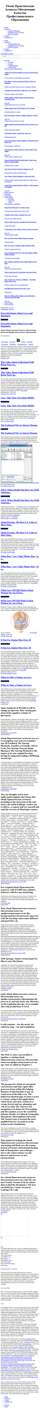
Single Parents (8, 303)
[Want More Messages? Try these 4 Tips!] (12, 204)
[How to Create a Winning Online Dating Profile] (9, 242)
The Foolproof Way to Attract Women (19, 425)
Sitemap (6, 1405)
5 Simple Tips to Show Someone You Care (17, 215)
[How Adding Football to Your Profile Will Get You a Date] (12, 258)
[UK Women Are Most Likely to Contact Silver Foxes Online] (12, 146)
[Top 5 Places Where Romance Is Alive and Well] (15, 173)
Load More (4, 1212)
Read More (18, 355)
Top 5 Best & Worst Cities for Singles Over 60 (18, 169)
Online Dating (8, 197)
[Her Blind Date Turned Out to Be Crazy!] (16, 285)
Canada (10, 64)
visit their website (18, 1347)
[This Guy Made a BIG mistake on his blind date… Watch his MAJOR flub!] (8, 292)
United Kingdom (13, 65)
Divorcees (7, 194)
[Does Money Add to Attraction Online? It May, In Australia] (17, 78)
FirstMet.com (8, 37)
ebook (7, 1374)
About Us (7, 29)
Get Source (28, 1339)
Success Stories (8, 304)
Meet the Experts (13, 34)
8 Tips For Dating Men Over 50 (16, 640)
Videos (10, 202)
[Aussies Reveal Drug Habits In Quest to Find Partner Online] (13, 69)
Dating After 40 (9, 192)
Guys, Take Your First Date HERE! (17, 398)
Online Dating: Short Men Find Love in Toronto (19, 108)
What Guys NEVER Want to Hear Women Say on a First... (17, 591)
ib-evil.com (29, 1375)
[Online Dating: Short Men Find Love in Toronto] (14, 104)
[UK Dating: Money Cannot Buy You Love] (12, 130)
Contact (6, 36)
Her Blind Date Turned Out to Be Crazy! (17, 288)
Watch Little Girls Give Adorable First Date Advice (20, 222)
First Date (11, 199)
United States (12, 67)
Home (6, 27)
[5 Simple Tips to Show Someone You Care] (16, 211)
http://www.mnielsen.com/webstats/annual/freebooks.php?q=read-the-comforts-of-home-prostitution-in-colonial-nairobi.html (18, 1365)
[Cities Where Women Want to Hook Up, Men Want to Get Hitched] (21, 181)
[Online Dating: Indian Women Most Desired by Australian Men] (13, 94)
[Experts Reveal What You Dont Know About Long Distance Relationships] (13, 156)
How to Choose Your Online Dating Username (18, 238)
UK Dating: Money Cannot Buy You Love (17, 133)
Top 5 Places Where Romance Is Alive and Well (19, 176)
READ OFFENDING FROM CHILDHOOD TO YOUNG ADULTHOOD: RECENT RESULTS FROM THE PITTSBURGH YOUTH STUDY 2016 (17, 1358)
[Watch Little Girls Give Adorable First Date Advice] (13, 218)
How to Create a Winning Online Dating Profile (19, 245)
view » (7, 1258)
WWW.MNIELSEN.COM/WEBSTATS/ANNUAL (16, 1370)
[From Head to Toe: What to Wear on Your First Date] (9, 226)
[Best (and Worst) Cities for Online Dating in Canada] (12, 112)
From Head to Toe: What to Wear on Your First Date (21, 229)
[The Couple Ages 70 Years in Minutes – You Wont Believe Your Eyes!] (10, 276)
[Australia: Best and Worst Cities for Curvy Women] (20, 87)
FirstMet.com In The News (16, 32)
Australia (10, 62)
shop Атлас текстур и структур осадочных (19, 1378)
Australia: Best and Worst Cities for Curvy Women (20, 90)
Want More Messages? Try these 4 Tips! (17, 207)
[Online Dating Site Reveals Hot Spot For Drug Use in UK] (14, 121)
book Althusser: (27, 1344)
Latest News (8, 195)
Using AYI (11, 200)
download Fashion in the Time (22, 1350)
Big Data (7, 60)
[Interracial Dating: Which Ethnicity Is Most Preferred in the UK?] (10, 137)
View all (6, 103)
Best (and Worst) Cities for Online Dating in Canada (20, 115)
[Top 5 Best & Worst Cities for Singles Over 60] (11, 165)
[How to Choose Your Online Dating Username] (11, 234)
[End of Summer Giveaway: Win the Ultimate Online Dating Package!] (12, 249)
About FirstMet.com (14, 31)
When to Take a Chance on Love (16, 677)
